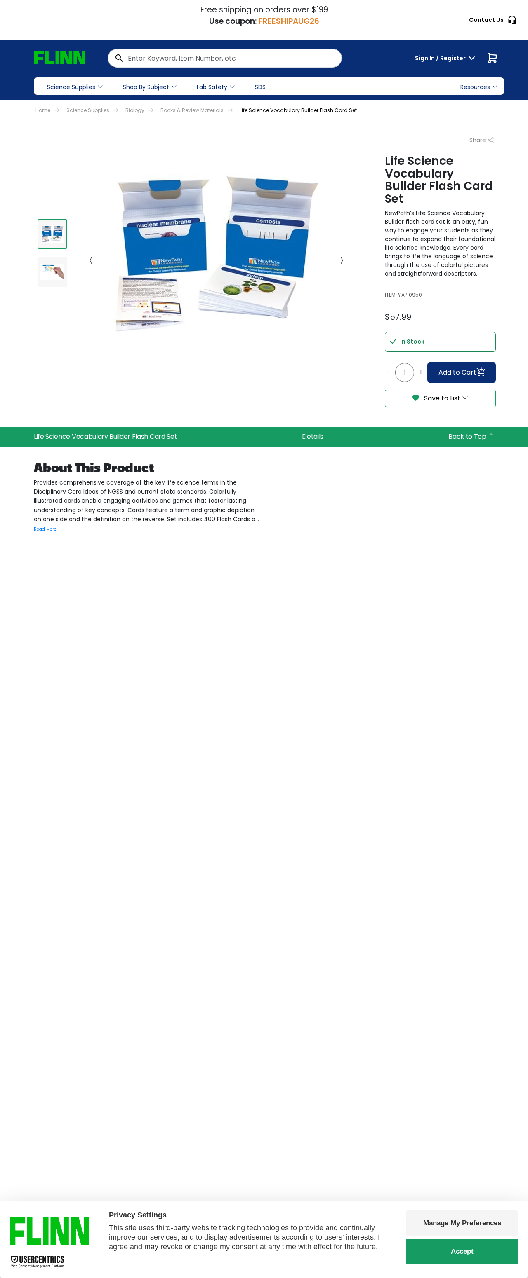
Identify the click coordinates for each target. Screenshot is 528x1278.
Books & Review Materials (192, 110)
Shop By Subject (146, 87)
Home (42, 110)
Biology (134, 110)
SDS (260, 87)
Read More (45, 529)
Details (312, 436)
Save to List (442, 398)
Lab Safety (212, 87)
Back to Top (468, 436)
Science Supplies (71, 87)
